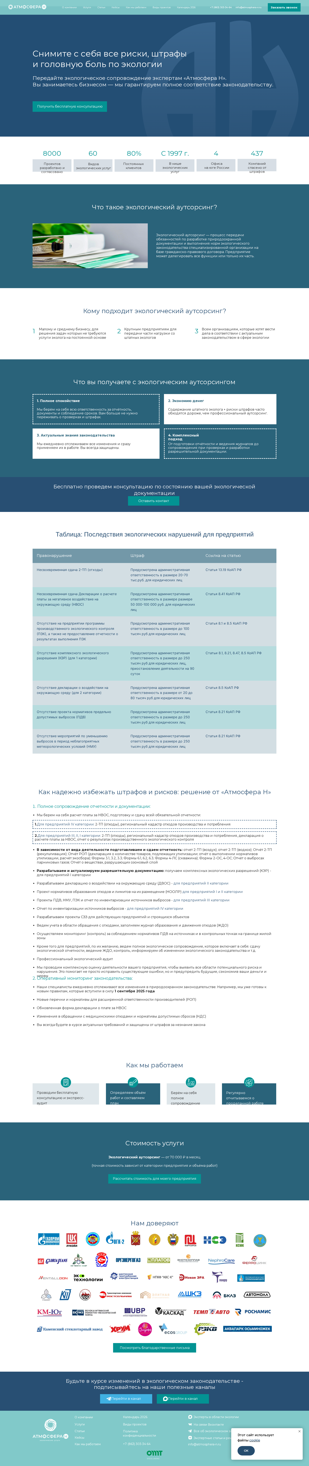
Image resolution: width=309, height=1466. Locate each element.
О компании (84, 1417)
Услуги (80, 1424)
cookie (254, 1440)
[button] (284, 7)
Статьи (101, 7)
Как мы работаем (136, 7)
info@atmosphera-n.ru (248, 7)
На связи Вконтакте (209, 1424)
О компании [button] (69, 7)
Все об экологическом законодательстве (225, 1431)
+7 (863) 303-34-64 (221, 7)
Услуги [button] (87, 7)
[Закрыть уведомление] (299, 1431)
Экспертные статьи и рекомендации (221, 1438)
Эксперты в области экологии (216, 1417)
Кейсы (116, 7)
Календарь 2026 (186, 7)
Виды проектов (162, 7)
